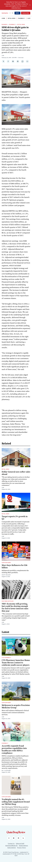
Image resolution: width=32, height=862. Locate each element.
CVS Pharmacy (6, 657)
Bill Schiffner (6, 770)
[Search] (12, 13)
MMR (17, 13)
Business (4, 24)
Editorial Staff (20, 843)
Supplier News (6, 562)
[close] (30, 5)
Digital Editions (23, 845)
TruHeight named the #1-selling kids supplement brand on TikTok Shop (16, 801)
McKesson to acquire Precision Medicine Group (16, 706)
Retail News (11, 18)
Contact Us (11, 843)
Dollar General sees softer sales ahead (16, 473)
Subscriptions (11, 847)
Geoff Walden (6, 574)
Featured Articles (8, 601)
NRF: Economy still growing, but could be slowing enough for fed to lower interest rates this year (15, 607)
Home (3, 18)
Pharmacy (21, 18)
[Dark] (10, 13)
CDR (3, 55)
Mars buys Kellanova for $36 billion (14, 566)
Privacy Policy (21, 847)
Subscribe (25, 13)
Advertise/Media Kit (11, 845)
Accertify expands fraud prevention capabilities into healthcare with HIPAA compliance (14, 749)
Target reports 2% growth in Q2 (15, 517)
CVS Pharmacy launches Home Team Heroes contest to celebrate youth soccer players (16, 662)
